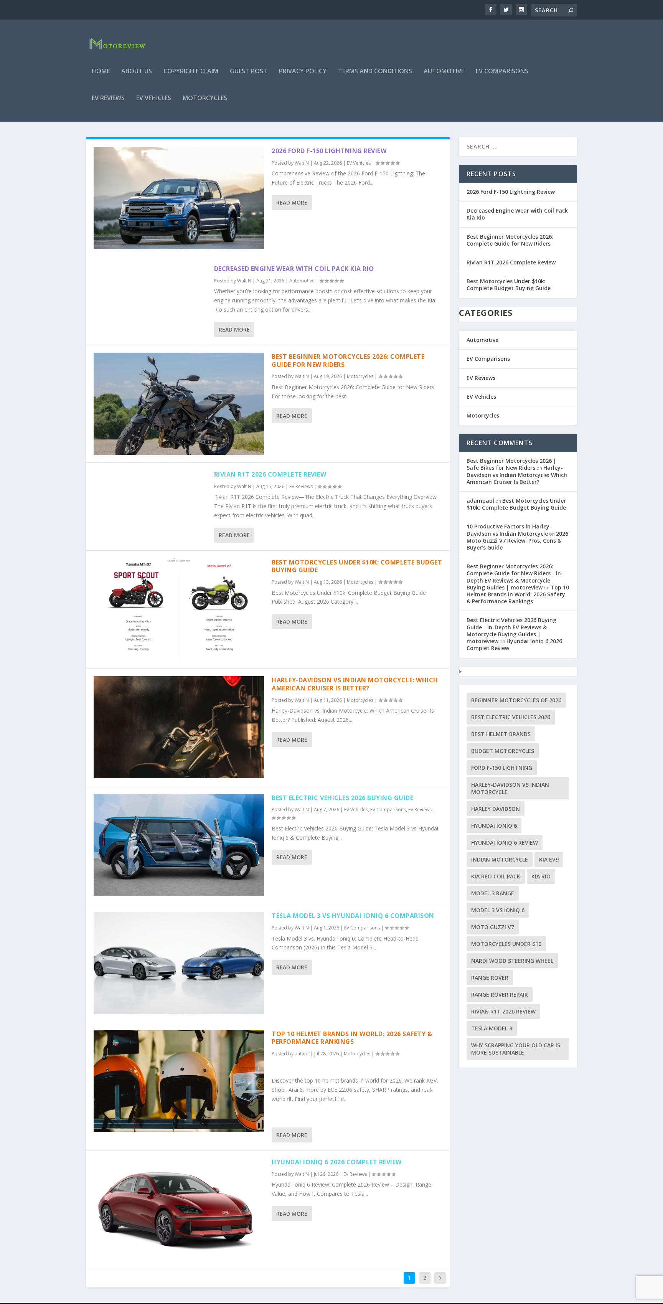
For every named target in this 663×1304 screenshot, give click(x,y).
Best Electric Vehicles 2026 (510, 717)
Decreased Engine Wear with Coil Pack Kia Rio (294, 268)
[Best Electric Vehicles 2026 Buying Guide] (179, 845)
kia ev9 (549, 859)
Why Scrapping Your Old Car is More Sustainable (515, 1049)
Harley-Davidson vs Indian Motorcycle (510, 788)
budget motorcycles (502, 750)
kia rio (541, 876)
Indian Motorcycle (499, 859)
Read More (291, 202)
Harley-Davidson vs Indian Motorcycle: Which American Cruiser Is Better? (355, 684)
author (302, 1053)
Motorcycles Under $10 (506, 943)
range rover (489, 977)
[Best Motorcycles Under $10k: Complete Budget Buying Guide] (179, 609)
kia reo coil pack (495, 876)
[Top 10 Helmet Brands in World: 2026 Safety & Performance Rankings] (179, 1081)
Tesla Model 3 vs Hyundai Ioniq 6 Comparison (353, 915)
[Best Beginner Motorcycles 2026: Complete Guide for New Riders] (179, 404)
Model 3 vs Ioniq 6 (497, 910)
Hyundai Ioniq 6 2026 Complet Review (337, 1162)
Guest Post (248, 71)
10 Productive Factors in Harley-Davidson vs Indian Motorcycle (509, 530)
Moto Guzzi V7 (492, 927)
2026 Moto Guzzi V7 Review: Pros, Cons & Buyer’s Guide (517, 540)
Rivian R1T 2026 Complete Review (270, 474)
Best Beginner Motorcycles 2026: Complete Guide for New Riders (348, 360)
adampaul (480, 500)
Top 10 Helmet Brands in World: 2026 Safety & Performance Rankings (352, 1038)
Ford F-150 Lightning (501, 767)
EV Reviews (108, 98)
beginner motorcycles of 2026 (516, 700)
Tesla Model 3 (491, 1028)
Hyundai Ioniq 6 (494, 825)
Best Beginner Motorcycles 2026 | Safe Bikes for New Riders (511, 464)
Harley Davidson (495, 808)
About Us (136, 71)
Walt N (302, 163)
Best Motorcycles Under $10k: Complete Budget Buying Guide (357, 566)
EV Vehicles (153, 98)
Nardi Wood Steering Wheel (512, 960)
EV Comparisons (502, 71)
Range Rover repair (499, 994)
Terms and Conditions (375, 71)
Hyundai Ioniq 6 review (504, 842)
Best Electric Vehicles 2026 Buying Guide (342, 798)
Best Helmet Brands (501, 734)
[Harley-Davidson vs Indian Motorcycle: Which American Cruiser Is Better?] (179, 727)
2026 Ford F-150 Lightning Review (329, 151)
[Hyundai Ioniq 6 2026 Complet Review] (179, 1209)
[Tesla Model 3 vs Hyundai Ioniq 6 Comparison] (179, 963)
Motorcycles (205, 98)
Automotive (444, 71)
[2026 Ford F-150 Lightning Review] (179, 198)
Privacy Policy (303, 71)
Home (101, 71)
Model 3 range (492, 893)
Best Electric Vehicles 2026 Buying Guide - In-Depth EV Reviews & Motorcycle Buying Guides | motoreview (511, 630)
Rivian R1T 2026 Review (503, 1011)
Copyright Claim (190, 71)
